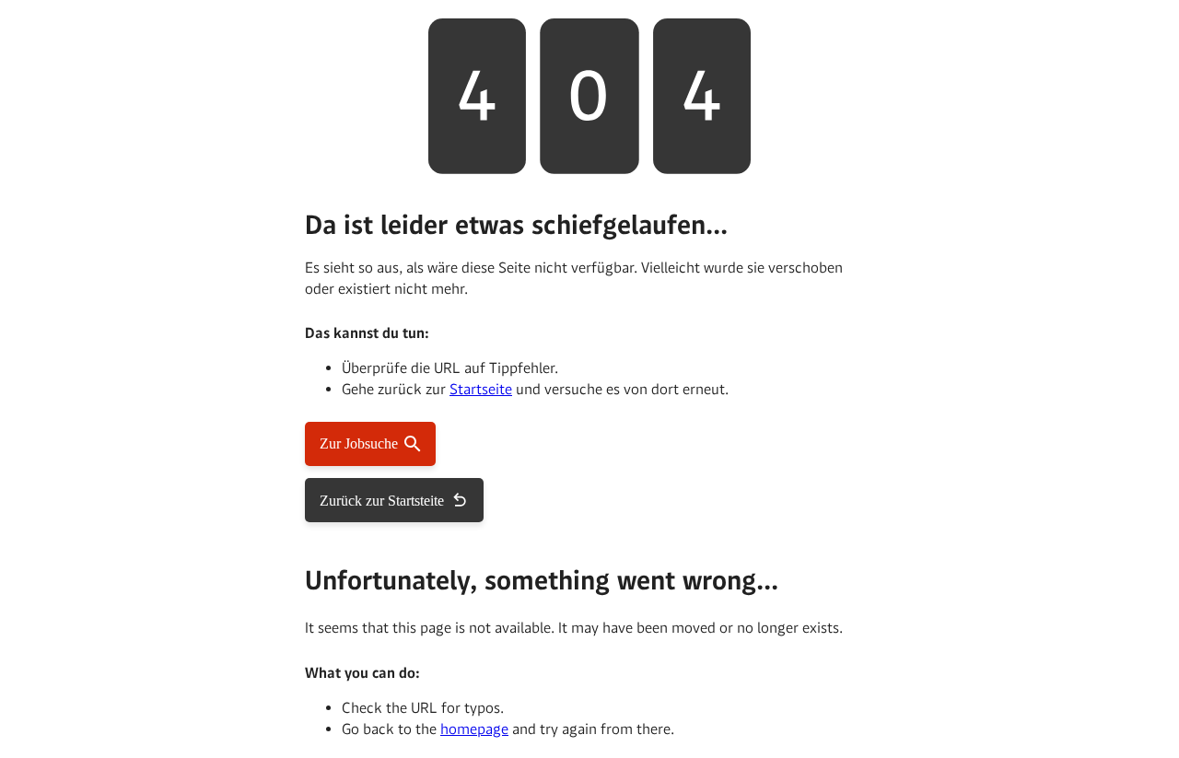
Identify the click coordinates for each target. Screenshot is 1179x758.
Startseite (480, 389)
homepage (474, 729)
